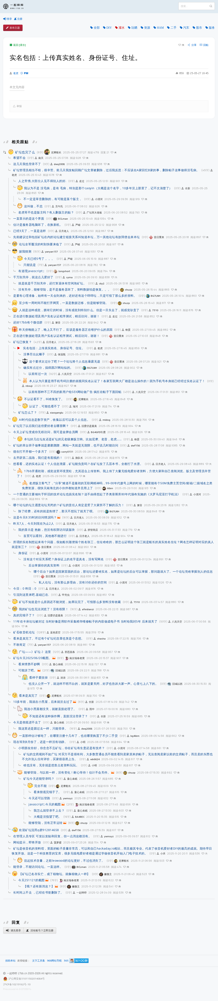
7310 (155, 310)
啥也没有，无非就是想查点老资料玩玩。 (51, 765)
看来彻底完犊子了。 (48, 792)
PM (26, 73)
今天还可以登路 (39, 798)
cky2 (101, 283)
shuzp (128, 289)
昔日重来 (159, 237)
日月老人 (64, 231)
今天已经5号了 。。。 (39, 259)
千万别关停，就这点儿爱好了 (33, 277)
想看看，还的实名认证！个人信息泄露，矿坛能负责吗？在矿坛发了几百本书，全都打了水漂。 (78, 464)
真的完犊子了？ (24, 615)
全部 (97, 27)
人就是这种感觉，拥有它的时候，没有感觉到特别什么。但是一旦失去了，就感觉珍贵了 (79, 310)
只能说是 (29, 265)
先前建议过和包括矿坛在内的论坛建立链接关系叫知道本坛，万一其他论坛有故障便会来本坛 (76, 237)
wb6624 (95, 759)
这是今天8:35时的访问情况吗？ (35, 517)
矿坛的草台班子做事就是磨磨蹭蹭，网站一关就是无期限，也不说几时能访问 (65, 445)
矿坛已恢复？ (22, 342)
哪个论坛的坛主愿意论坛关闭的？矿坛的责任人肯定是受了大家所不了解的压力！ (68, 505)
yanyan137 (51, 251)
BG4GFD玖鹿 (98, 432)
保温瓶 (62, 354)
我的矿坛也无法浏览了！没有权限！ (43, 609)
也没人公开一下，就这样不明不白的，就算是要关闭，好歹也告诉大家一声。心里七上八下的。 (93, 684)
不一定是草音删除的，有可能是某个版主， (52, 199)
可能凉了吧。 (27, 670)
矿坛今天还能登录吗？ (38, 779)
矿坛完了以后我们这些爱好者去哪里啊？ (41, 426)
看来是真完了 (28, 695)
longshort (64, 271)
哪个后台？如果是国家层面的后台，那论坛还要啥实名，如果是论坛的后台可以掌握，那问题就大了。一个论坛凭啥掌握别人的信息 (123, 571)
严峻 (77, 224)
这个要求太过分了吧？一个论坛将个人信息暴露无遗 (64, 361)
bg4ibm (135, 735)
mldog (106, 419)
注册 (19, 18)
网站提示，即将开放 (27, 842)
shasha (101, 638)
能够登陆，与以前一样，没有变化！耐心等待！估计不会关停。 (67, 772)
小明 (82, 742)
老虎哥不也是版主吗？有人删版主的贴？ (46, 212)
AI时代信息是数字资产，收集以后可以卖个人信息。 (54, 420)
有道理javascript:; (31, 271)
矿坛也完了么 (25, 152)
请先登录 (15, 930)
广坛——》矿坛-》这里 (35, 652)
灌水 (122, 27)
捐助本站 (10, 960)
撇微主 (108, 874)
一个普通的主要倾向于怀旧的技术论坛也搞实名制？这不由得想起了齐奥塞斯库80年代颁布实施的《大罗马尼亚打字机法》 (97, 494)
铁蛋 (128, 329)
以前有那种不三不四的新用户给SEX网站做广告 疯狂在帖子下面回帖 (75, 392)
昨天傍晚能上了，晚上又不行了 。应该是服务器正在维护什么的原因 (66, 330)
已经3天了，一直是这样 (29, 231)
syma (69, 277)
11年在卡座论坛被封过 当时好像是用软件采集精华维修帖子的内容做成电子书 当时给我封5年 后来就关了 (85, 621)
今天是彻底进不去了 (27, 722)
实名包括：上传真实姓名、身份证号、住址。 (54, 348)
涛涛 (63, 677)
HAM (160, 27)
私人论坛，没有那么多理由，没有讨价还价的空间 (73, 582)
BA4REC (80, 816)
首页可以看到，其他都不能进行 (45, 536)
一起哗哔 (81, 892)
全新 (187, 188)
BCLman (63, 218)
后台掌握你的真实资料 (44, 565)
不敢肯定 (19, 644)
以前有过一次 (38, 374)
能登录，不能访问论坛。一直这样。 (38, 867)
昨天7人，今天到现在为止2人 (33, 523)
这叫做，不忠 (33, 206)
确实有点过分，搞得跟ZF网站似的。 (48, 368)
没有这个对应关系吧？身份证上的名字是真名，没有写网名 (63, 559)
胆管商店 (93, 529)
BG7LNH (155, 295)
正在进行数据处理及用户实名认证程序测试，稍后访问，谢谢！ (56, 316)
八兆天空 (67, 374)
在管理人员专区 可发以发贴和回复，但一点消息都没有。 (52, 836)
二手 (173, 27)
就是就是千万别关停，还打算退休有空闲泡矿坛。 (52, 283)
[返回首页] (16, 6)
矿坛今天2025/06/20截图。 (32, 658)
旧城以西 (60, 670)
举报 (19, 106)
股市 (199, 27)
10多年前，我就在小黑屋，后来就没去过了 (42, 702)
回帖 (205, 45)
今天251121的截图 (31, 880)
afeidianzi (88, 609)
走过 (81, 181)
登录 (9, 18)
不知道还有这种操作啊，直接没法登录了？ (58, 716)
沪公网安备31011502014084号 (27, 978)
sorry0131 (67, 451)
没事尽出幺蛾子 (34, 354)
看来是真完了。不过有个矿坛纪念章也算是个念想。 (48, 638)
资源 (147, 27)
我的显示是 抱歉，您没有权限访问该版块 (46, 530)
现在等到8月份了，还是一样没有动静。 (40, 742)
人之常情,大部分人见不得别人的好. (42, 181)
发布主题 (15, 27)
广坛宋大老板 (94, 212)
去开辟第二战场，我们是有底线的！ (38, 458)
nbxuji (29, 385)
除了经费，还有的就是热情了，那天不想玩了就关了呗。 (57, 511)
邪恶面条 (70, 652)
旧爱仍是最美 (89, 426)
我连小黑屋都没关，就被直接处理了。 (50, 709)
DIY (109, 27)
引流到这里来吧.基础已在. (31, 595)
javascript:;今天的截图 (45, 804)
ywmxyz (68, 798)
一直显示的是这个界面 (28, 218)
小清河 (99, 199)
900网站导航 (54, 960)
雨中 (92, 709)
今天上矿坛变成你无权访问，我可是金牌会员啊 (45, 432)
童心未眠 (58, 664)
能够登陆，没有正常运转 (46, 823)
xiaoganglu (56, 412)
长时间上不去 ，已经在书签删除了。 (38, 892)
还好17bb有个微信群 (28, 322)
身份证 (23, 553)
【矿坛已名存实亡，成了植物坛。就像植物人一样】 (54, 874)
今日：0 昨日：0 (24, 588)
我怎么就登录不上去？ (49, 810)
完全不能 (40, 786)
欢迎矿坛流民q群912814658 (39, 830)
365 (66, 960)
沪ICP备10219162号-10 (16, 984)
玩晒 (134, 27)
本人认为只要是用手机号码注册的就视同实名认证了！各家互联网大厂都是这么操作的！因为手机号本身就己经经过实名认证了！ (117, 381)
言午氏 (59, 206)
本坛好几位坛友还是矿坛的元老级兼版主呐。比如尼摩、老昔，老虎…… (73, 439)
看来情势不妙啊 (29, 664)
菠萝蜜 (58, 842)
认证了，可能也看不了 (44, 406)
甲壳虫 (66, 594)
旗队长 (79, 457)
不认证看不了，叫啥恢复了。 (44, 399)
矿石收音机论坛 (24, 632)
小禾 (162, 853)
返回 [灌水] (19, 45)
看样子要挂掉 (38, 677)
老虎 (15, 73)
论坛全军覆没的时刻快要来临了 (40, 244)
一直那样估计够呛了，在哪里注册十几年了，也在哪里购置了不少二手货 (68, 736)
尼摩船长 (56, 152)
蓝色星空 (55, 632)
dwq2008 (59, 164)
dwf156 (135, 445)
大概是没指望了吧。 (48, 817)
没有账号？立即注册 (41, 930)
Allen (110, 488)
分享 (193, 45)
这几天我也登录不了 (27, 164)
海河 (75, 406)
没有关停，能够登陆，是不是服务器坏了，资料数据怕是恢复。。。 (64, 289)
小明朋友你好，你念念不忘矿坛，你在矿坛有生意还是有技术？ (61, 748)
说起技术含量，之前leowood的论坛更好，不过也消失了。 (64, 860)
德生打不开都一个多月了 (30, 451)
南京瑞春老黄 (77, 658)
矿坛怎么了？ (27, 412)
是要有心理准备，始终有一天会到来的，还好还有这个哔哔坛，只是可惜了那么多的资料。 (75, 296)
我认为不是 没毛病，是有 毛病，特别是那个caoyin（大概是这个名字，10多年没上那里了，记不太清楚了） (98, 188)
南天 (40, 158)
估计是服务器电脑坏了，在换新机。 (38, 225)
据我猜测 (25, 251)
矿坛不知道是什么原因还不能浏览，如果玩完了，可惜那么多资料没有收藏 (70, 602)
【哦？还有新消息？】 (38, 886)
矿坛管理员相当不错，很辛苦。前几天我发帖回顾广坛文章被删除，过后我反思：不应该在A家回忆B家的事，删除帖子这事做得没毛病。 (106, 170)
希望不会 (19, 158)
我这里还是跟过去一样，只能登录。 (43, 728)
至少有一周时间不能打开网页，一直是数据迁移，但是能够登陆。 (64, 303)
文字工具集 (38, 960)
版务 (212, 27)
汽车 (186, 27)
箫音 (57, 322)
